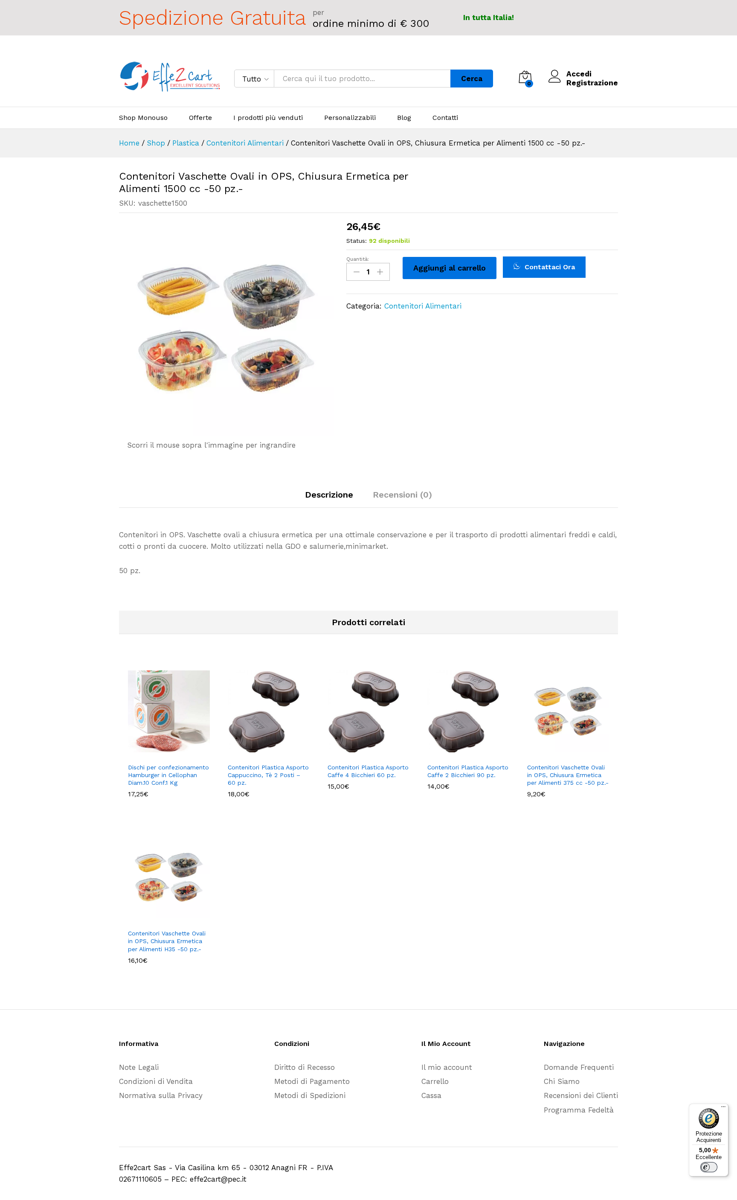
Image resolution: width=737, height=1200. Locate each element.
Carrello (435, 1081)
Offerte (200, 117)
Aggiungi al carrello (449, 267)
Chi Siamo (562, 1081)
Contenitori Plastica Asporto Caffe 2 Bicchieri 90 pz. (467, 771)
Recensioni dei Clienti (581, 1095)
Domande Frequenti (579, 1067)
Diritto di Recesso (304, 1067)
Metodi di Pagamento (312, 1081)
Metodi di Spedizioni (309, 1095)
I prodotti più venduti (268, 117)
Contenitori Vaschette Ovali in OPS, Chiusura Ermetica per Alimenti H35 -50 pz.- (167, 941)
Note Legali (139, 1067)
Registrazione (592, 83)
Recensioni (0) (402, 494)
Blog (404, 117)
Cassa (431, 1095)
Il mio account (446, 1067)
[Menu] (723, 1109)
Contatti (445, 117)
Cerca (471, 78)
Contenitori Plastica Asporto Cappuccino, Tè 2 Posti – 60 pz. (268, 775)
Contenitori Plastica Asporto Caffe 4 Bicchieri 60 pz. (368, 771)
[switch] (708, 1167)
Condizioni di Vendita (156, 1081)
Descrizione (329, 494)
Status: (356, 240)
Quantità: (357, 259)
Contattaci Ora (548, 267)
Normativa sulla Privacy (161, 1095)
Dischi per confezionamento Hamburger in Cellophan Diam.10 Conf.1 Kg (168, 775)
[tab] (329, 498)
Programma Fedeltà (579, 1110)
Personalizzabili (350, 117)
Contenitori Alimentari (422, 306)
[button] (159, 753)
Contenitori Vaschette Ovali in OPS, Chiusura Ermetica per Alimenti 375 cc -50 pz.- (568, 775)
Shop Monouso (143, 117)
